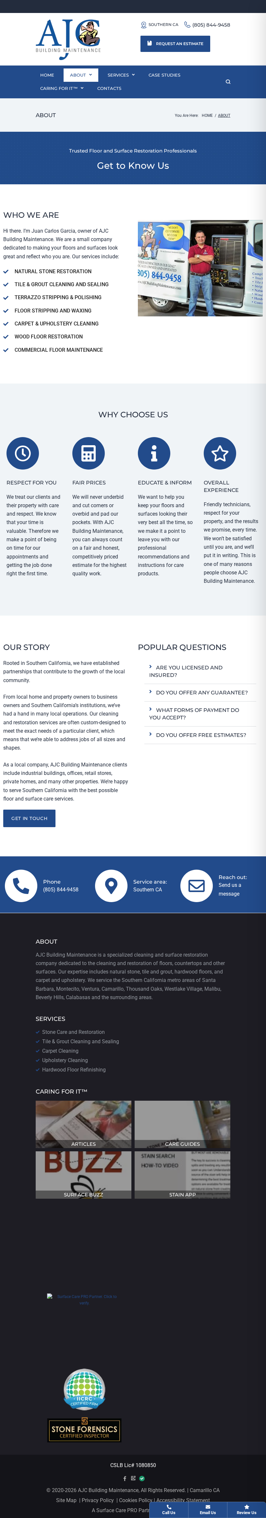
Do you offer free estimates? (201, 735)
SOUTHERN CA (163, 24)
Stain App (182, 1195)
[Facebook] (124, 1479)
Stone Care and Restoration (73, 1032)
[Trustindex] (142, 1479)
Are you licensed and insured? (186, 671)
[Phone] (21, 886)
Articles (83, 1144)
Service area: (150, 882)
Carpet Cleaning (60, 1051)
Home (207, 115)
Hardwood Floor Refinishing (74, 1070)
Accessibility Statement (182, 1500)
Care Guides (182, 1144)
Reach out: (233, 877)
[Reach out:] (196, 886)
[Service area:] (111, 886)
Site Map (66, 1500)
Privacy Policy (97, 1500)
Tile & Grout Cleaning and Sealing (80, 1041)
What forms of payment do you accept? (194, 714)
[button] (200, 671)
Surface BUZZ (83, 1195)
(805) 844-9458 (211, 25)
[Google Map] (133, 1479)
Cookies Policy (135, 1500)
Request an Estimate (179, 43)
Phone (52, 882)
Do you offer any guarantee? (202, 693)
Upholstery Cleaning (65, 1060)
